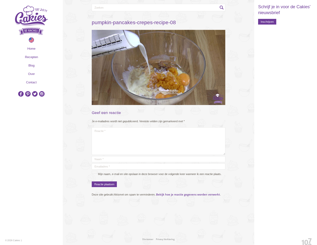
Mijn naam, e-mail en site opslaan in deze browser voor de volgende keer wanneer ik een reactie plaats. (159, 174)
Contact (31, 82)
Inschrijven (267, 21)
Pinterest (28, 94)
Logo (31, 20)
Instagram (42, 94)
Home (31, 48)
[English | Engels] (31, 40)
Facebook (21, 94)
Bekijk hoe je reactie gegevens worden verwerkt (188, 194)
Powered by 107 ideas (305, 241)
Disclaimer (147, 239)
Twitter (35, 94)
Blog (31, 65)
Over (31, 74)
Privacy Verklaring (165, 239)
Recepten (31, 57)
